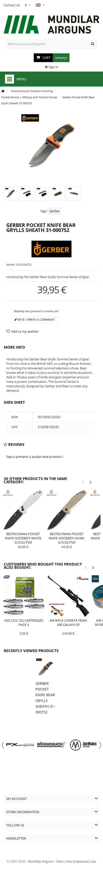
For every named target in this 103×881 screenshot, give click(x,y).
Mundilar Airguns (40, 861)
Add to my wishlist (24, 331)
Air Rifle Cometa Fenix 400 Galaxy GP (68, 622)
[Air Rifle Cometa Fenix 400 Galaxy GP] (68, 596)
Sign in (53, 67)
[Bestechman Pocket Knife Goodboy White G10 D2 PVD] (23, 510)
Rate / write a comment (36, 319)
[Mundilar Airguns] (51, 25)
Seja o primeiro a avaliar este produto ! (34, 456)
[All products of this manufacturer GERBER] (51, 249)
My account (16, 798)
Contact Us (12, 5)
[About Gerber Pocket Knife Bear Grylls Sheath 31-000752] (46, 668)
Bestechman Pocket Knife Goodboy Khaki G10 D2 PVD (66, 538)
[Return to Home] (2, 91)
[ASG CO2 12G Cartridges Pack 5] (24, 596)
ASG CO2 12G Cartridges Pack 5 (23, 622)
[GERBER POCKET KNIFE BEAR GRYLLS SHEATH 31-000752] (10, 193)
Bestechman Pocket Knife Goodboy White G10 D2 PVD (23, 538)
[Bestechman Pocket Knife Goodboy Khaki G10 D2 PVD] (66, 510)
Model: (10, 264)
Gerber (54, 211)
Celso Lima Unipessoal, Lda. (76, 861)
